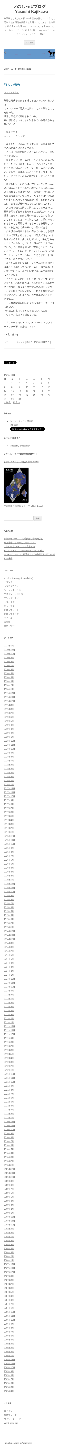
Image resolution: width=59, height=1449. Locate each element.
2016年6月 (9, 860)
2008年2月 (9, 1256)
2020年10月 (9, 653)
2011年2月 (9, 1113)
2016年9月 (9, 848)
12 (41, 387)
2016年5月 (9, 864)
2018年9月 (9, 753)
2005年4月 (9, 1391)
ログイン (8, 1411)
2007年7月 (9, 1284)
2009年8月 (9, 1185)
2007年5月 (9, 1292)
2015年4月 (9, 915)
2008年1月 (9, 1260)
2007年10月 (9, 1272)
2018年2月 (9, 780)
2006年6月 (9, 1335)
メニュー (29, 43)
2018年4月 (9, 772)
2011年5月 (9, 1102)
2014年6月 (9, 955)
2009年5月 (9, 1197)
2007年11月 (9, 1268)
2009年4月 (9, 1201)
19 (41, 391)
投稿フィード (10, 1415)
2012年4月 (9, 1058)
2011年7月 (9, 1094)
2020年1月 (9, 689)
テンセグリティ (11, 598)
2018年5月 (9, 768)
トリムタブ (9, 602)
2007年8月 (9, 1280)
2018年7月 (9, 760)
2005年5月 (9, 1387)
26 (41, 395)
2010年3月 (9, 1157)
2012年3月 (9, 1062)
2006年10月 (9, 1320)
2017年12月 (9, 788)
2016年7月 (9, 856)
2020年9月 (9, 657)
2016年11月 (9, 840)
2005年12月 (9, 1359)
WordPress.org (11, 1423)
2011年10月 (9, 1082)
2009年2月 (9, 1209)
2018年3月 (9, 776)
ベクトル (20, 342)
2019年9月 (9, 705)
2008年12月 (9, 1217)
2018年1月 (9, 784)
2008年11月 (9, 1220)
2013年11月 (9, 983)
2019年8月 (9, 709)
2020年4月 (9, 677)
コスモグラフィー (12, 586)
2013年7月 (9, 998)
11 (34, 387)
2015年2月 (9, 923)
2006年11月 (9, 1316)
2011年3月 (9, 1109)
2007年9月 (9, 1276)
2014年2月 (9, 971)
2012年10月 (9, 1034)
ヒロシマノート (11, 610)
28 (5, 399)
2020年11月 (9, 649)
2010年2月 (9, 1161)
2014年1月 (9, 975)
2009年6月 (9, 1193)
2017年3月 (9, 824)
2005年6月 (9, 1383)
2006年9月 (9, 1324)
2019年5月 (9, 721)
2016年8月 (9, 852)
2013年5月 (9, 1006)
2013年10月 (9, 986)
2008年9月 (9, 1228)
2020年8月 (9, 661)
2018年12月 (9, 741)
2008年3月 (9, 1252)
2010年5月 (9, 1149)
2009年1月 (9, 1213)
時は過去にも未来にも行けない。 (20, 542)
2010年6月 (9, 1145)
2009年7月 (9, 1189)
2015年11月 (9, 887)
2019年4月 (9, 725)
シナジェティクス (12, 590)
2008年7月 (9, 1236)
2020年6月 (9, 669)
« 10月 (7, 402)
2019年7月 (9, 713)
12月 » (16, 402)
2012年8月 (9, 1042)
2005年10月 (9, 1367)
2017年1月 (9, 832)
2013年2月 (9, 1018)
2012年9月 (9, 1038)
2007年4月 (9, 1296)
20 (49, 391)
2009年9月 (9, 1181)
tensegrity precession (20, 445)
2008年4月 (9, 1248)
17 (27, 391)
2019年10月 (9, 701)
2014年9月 (9, 943)
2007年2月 (9, 1304)
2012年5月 (9, 1054)
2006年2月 (9, 1351)
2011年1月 (9, 1117)
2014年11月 (9, 935)
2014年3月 (9, 967)
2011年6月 (9, 1098)
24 (27, 395)
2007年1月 (9, 1308)
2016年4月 (9, 868)
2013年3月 (9, 1014)
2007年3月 (9, 1300)
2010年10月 (9, 1129)
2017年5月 (9, 816)
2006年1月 (9, 1355)
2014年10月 (9, 939)
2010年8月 (9, 1137)
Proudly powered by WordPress (18, 1443)
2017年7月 (9, 808)
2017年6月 (9, 812)
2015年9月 (9, 895)
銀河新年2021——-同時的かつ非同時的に (23, 538)
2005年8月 (9, 1375)
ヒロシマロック (11, 614)
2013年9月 (9, 990)
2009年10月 (9, 1177)
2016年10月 (9, 844)
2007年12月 (9, 1264)
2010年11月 (9, 1125)
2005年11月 (9, 1363)
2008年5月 (9, 1244)
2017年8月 (9, 804)
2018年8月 (9, 756)
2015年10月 (9, 891)
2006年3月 (9, 1347)
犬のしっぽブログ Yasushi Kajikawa (29, 9)
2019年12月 (9, 693)
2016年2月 (9, 875)
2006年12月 (9, 1312)
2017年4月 (9, 820)
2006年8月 (9, 1328)
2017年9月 (9, 800)
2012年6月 (9, 1050)
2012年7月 (9, 1046)
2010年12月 (9, 1121)
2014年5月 (9, 959)
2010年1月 (9, 1165)
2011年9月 (9, 1086)
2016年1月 (9, 879)
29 (12, 399)
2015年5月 (9, 911)
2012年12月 (9, 1026)
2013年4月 (9, 1010)
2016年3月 (9, 871)
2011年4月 (9, 1105)
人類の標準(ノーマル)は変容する (19, 546)
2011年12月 (9, 1074)
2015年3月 (9, 919)
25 (34, 395)
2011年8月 (9, 1090)
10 (27, 387)
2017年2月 (9, 828)
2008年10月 (9, 1224)
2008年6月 (9, 1240)
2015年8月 (9, 899)
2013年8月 (9, 994)
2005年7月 (9, 1379)
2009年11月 (9, 1173)
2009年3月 (9, 1205)
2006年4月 (9, 1343)
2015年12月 (9, 883)
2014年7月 (9, 951)
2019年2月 (9, 733)
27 (49, 395)
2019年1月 (9, 737)
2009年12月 (9, 1169)
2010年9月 (9, 1133)
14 (5, 391)
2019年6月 (9, 717)
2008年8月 (9, 1232)
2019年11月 (9, 697)
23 (20, 395)
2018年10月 (9, 749)
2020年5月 (9, 673)
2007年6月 (9, 1288)
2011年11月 (9, 1078)
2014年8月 (9, 947)
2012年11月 (9, 1030)
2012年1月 (9, 1070)
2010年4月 (9, 1153)
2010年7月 (9, 1141)
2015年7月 (9, 903)
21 (5, 395)
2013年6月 (9, 1002)
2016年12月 (9, 836)
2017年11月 (9, 792)
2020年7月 (9, 665)
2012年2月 (9, 1066)
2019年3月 (9, 729)
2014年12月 (9, 931)
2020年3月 (9, 681)
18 (34, 391)
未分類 (7, 622)
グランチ (8, 582)
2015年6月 (9, 907)
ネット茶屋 (9, 606)
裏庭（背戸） (10, 626)
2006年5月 (9, 1339)
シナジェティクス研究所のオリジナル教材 (24, 550)
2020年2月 (9, 685)
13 (49, 387)
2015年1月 (9, 927)
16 (20, 391)
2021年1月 (9, 645)
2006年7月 (9, 1332)
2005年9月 (9, 1371)
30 (20, 399)
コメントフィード (12, 1419)
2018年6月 (9, 764)
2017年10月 (9, 796)
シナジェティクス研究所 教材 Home (21, 461)
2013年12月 (9, 979)
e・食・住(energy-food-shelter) (18, 578)
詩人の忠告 (12, 84)
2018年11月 (9, 745)
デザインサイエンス (13, 594)
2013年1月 (9, 1022)
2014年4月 (9, 963)
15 (12, 391)
